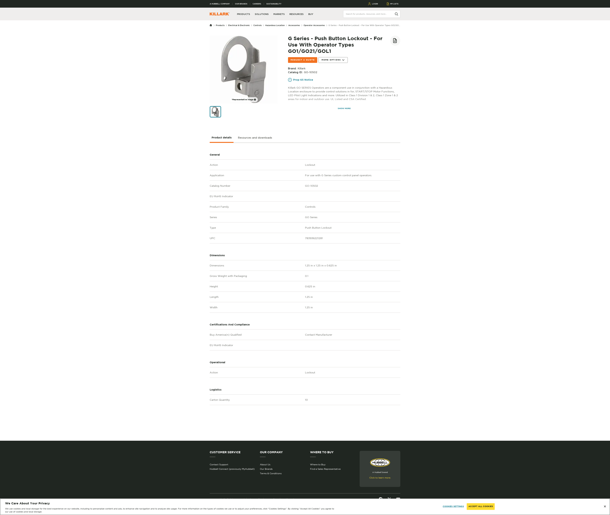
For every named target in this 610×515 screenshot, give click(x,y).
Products (220, 25)
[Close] (604, 506)
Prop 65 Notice (303, 80)
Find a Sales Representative (325, 469)
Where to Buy (317, 464)
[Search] (396, 13)
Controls (257, 25)
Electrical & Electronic (239, 25)
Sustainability (273, 4)
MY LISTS (394, 4)
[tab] (222, 138)
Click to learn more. (380, 477)
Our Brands (241, 4)
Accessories (294, 25)
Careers (257, 4)
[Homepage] (212, 25)
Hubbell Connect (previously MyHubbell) (232, 469)
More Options (331, 60)
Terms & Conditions (271, 473)
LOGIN (375, 4)
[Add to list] (395, 41)
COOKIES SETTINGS (453, 506)
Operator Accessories (314, 25)
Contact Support (219, 464)
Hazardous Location (275, 25)
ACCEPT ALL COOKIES (480, 506)
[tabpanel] (305, 292)
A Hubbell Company (220, 4)
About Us (265, 464)
